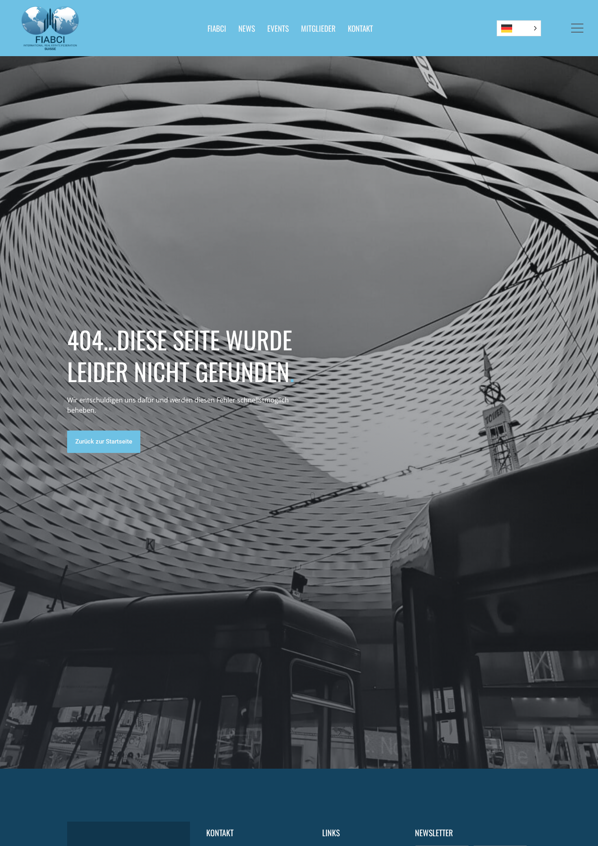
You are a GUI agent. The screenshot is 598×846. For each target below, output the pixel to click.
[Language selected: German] (519, 28)
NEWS (246, 28)
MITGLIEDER (318, 28)
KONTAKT (360, 28)
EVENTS (278, 28)
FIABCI (216, 28)
